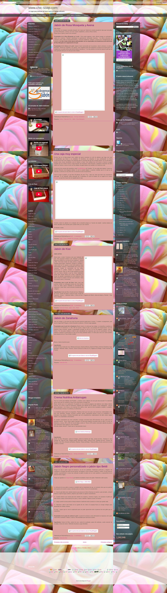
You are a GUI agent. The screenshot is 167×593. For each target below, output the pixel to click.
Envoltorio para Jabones (86, 238)
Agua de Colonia (32, 26)
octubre (122, 196)
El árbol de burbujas (123, 452)
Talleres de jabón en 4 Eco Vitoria (126, 470)
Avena (61, 119)
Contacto (86, 15)
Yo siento (30, 389)
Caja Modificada (32, 249)
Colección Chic (68, 119)
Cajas (61, 238)
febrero (121, 230)
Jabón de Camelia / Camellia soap (40, 420)
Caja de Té (31, 247)
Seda (29, 368)
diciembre (122, 191)
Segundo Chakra (32, 371)
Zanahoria (30, 391)
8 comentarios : (78, 360)
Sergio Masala (69, 477)
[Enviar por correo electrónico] (88, 117)
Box (29, 242)
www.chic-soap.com (42, 8)
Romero (30, 360)
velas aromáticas (32, 381)
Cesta (65, 238)
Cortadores (31, 42)
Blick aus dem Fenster (130, 392)
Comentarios (121, 527)
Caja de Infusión (32, 244)
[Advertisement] (83, 133)
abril (121, 209)
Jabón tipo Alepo (32, 324)
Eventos (30, 296)
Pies (29, 350)
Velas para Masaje (33, 384)
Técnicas (30, 60)
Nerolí (77, 307)
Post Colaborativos (33, 355)
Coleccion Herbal (32, 29)
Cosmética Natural (64, 456)
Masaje (30, 337)
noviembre (122, 194)
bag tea (30, 237)
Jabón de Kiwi (62, 248)
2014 (119, 187)
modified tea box (32, 340)
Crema (30, 283)
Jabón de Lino (31, 317)
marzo (121, 227)
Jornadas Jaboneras (33, 52)
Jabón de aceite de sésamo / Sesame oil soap (42, 408)
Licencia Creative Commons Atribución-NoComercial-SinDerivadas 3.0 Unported (39, 72)
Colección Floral (32, 36)
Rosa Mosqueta (80, 119)
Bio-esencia (121, 332)
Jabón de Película (32, 319)
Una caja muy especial (67, 153)
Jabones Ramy (122, 306)
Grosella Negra (32, 304)
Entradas (120, 525)
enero (121, 232)
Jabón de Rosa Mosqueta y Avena (74, 25)
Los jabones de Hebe (123, 513)
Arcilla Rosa (31, 226)
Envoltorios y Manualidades (56, 15)
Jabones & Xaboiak (123, 405)
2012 (119, 235)
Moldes (30, 342)
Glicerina (30, 49)
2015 (119, 185)
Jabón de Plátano (127, 278)
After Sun (30, 216)
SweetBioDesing (81, 168)
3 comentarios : (78, 535)
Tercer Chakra (31, 376)
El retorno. (127, 319)
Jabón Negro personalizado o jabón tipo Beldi (80, 466)
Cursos (30, 47)
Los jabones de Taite (123, 437)
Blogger (89, 580)
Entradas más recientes (61, 542)
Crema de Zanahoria (33, 286)
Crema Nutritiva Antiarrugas (70, 397)
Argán (29, 231)
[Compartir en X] (92, 117)
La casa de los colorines (124, 468)
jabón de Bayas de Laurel (34, 314)
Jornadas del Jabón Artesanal (35, 327)
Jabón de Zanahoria (66, 318)
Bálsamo (30, 239)
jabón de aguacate (33, 311)
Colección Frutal (64, 307)
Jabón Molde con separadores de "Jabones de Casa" (42, 432)
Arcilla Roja (31, 224)
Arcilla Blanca (31, 221)
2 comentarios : (78, 236)
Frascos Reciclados (33, 298)
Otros (29, 347)
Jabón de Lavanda (129, 308)
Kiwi (74, 307)
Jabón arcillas (31, 309)
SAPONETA (121, 390)
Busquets (56, 178)
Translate (128, 177)
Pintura (30, 353)
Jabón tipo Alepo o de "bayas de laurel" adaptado (42, 512)
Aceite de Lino (32, 213)
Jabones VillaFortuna (124, 421)
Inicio (31, 15)
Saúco (30, 366)
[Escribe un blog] (90, 117)
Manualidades (96, 238)
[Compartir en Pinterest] (96, 117)
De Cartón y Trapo (123, 481)
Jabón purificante (32, 322)
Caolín (30, 255)
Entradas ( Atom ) (86, 548)
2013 (119, 189)
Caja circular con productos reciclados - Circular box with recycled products (130, 256)
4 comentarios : (78, 305)
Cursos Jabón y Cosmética (73, 15)
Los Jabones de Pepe (124, 376)
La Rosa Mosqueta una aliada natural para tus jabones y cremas (41, 455)
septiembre (122, 198)
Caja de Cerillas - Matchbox (42, 478)
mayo (121, 207)
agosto (121, 200)
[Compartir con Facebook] (94, 117)
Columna (30, 275)
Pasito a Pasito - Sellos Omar (126, 318)
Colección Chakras (41, 15)
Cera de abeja (31, 257)
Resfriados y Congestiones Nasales (37, 358)
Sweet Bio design (123, 348)
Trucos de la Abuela (33, 57)
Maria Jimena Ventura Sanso (38, 69)
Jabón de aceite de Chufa (42, 443)
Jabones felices (122, 360)
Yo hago (30, 386)
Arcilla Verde (31, 229)
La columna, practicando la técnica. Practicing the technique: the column (42, 468)
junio (121, 205)
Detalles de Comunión (73, 238)
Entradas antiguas (106, 542)
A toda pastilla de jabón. (124, 497)
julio (121, 202)
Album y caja (128, 483)
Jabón (74, 119)
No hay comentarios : (80, 116)
